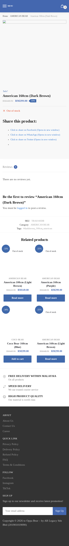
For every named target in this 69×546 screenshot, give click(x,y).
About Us (8, 420)
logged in (22, 208)
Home (5, 16)
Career (6, 431)
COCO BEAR (18, 340)
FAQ (5, 459)
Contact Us (9, 425)
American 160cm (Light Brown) (51, 345)
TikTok (6, 488)
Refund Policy (10, 454)
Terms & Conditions (14, 464)
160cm (39, 228)
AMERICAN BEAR (19, 16)
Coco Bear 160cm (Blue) (17, 345)
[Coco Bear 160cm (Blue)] (17, 321)
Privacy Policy (11, 444)
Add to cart (17, 359)
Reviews (9, 166)
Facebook (8, 477)
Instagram (8, 483)
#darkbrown (29, 228)
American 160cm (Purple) (51, 284)
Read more (17, 298)
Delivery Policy (11, 449)
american (48, 228)
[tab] (34, 167)
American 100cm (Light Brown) (17, 284)
